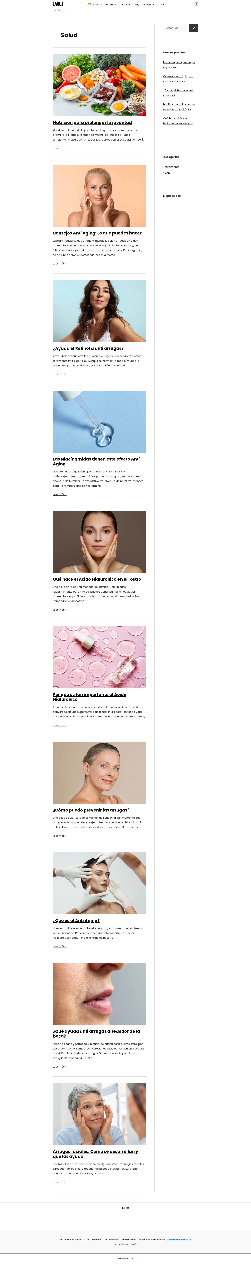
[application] (100, 4)
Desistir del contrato (179, 1239)
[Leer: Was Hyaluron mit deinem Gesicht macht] (99, 542)
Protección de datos (70, 1239)
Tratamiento (171, 167)
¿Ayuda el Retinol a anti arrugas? (88, 348)
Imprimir (96, 1239)
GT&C (87, 1239)
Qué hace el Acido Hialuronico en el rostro (97, 579)
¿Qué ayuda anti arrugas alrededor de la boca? (96, 1034)
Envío (134, 1244)
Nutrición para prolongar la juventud (92, 122)
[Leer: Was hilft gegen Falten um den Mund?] (99, 994)
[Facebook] (123, 1208)
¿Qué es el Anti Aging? (76, 921)
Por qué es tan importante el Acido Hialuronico (89, 697)
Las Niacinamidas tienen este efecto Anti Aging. (96, 461)
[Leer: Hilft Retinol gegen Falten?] (99, 311)
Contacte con (110, 1239)
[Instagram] (127, 1208)
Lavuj (55, 10)
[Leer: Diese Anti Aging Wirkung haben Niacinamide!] (99, 421)
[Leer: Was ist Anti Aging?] (99, 883)
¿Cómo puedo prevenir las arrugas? (91, 810)
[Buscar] (193, 28)
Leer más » (60, 148)
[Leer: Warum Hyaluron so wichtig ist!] (99, 657)
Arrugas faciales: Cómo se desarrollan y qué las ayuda (95, 1154)
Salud (167, 172)
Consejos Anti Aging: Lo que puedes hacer (97, 233)
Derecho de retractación (151, 1239)
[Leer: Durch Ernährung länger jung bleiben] (99, 85)
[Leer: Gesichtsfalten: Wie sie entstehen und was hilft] (99, 1114)
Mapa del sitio (172, 196)
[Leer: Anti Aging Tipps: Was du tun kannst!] (99, 195)
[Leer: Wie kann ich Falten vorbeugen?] (99, 772)
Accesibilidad (122, 1244)
